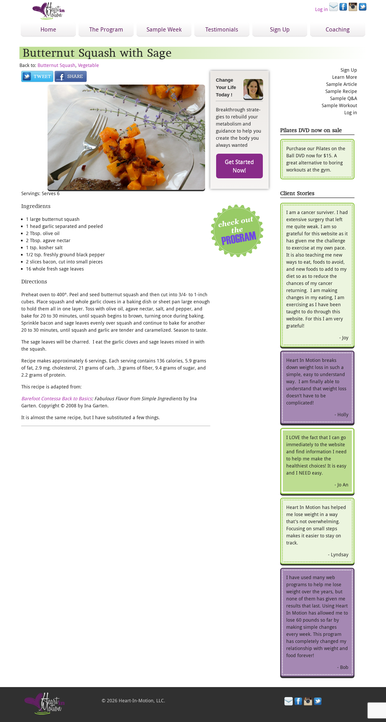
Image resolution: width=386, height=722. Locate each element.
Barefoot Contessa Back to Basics (56, 398)
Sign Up (280, 29)
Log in (321, 9)
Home (48, 29)
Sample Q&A (343, 98)
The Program (106, 29)
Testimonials (221, 29)
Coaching (338, 29)
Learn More (344, 77)
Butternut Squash (56, 65)
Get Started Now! (239, 166)
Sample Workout (339, 105)
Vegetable (88, 65)
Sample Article (341, 84)
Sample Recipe (341, 91)
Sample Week (164, 29)
